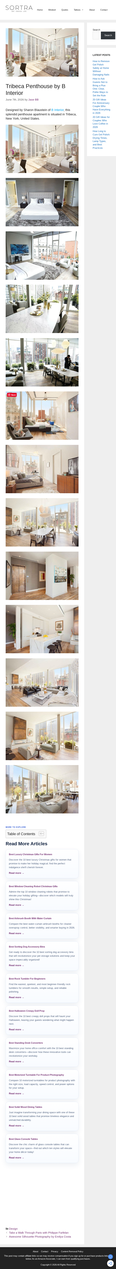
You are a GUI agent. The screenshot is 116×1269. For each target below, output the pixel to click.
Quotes (64, 10)
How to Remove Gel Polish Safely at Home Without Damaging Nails (101, 68)
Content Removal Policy (72, 1251)
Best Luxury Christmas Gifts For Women (30, 854)
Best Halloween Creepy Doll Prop (27, 1011)
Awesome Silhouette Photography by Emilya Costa (40, 1236)
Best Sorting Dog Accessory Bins (27, 947)
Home (40, 10)
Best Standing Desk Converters (26, 1043)
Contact (104, 10)
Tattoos (77, 10)
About (92, 10)
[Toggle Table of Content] (40, 833)
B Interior (57, 110)
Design (13, 1228)
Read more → (16, 873)
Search (96, 29)
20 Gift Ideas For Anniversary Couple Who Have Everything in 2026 (101, 106)
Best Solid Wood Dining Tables (25, 1107)
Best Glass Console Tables (23, 1139)
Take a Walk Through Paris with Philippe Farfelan (39, 1232)
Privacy (54, 1251)
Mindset (52, 10)
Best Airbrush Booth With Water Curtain (30, 918)
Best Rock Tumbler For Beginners (27, 979)
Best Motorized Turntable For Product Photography (36, 1075)
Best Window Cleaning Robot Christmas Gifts (33, 886)
